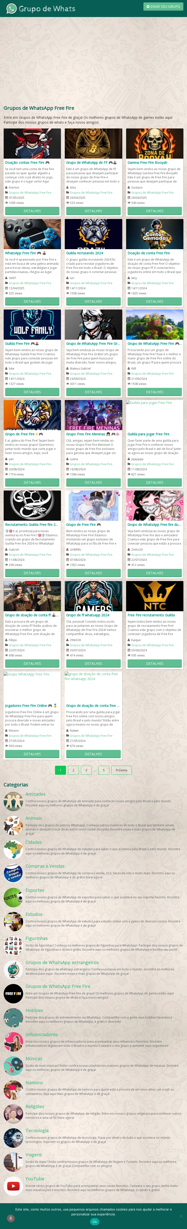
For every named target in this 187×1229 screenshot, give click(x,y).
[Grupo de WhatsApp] (40, 8)
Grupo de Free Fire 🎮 (83, 524)
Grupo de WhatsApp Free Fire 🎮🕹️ (155, 343)
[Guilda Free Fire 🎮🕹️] (32, 324)
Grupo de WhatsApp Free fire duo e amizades (155, 524)
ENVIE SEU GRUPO (165, 6)
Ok (95, 1222)
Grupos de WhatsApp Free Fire (30, 193)
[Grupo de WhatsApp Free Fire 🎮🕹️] (154, 324)
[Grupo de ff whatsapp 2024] (93, 595)
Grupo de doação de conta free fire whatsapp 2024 (93, 705)
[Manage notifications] (11, 1218)
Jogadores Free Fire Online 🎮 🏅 (31, 705)
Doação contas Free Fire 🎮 (27, 162)
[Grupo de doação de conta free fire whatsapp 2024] (93, 676)
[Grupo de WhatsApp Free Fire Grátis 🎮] (93, 324)
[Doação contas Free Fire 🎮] (32, 143)
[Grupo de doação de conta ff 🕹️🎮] (32, 595)
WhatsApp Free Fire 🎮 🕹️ (25, 253)
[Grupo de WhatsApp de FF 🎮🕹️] (93, 143)
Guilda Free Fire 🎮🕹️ (22, 343)
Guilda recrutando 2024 (84, 253)
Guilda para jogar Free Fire (148, 434)
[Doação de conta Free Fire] (154, 233)
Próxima (121, 770)
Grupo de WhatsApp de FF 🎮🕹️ (91, 162)
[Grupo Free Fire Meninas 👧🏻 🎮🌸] (93, 414)
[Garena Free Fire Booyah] (154, 143)
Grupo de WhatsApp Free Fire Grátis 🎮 (93, 343)
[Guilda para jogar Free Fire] (149, 402)
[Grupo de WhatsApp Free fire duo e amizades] (154, 505)
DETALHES (32, 211)
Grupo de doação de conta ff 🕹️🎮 (32, 615)
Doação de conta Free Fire (149, 253)
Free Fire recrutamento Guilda (151, 615)
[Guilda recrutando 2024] (93, 233)
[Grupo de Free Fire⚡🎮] (32, 414)
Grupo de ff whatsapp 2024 (87, 615)
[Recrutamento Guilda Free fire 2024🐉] (32, 505)
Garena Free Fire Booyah (147, 162)
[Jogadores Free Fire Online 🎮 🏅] (26, 674)
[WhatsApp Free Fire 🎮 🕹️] (32, 233)
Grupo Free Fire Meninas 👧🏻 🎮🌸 (93, 434)
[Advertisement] (93, 56)
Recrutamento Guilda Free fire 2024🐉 (32, 524)
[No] (180, 1216)
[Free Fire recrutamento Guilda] (154, 595)
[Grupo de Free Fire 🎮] (93, 505)
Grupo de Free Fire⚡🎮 (24, 434)
